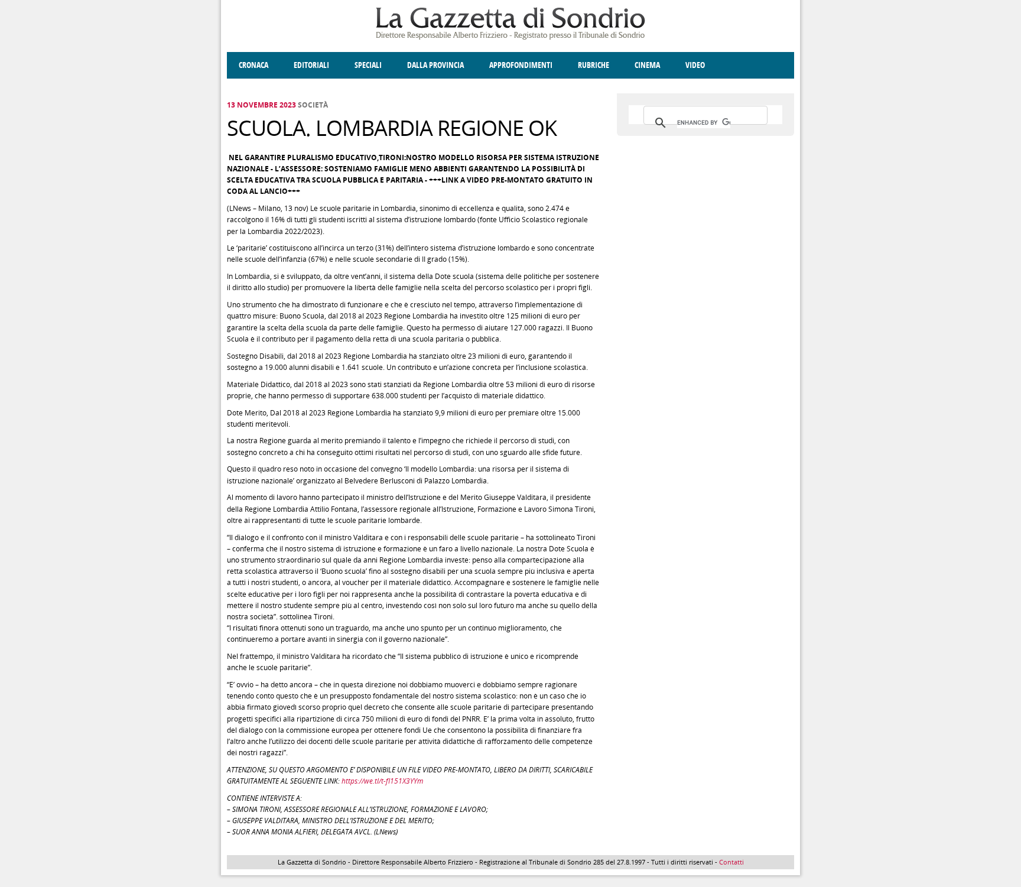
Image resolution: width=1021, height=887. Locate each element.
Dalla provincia (435, 65)
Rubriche (593, 65)
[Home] (510, 38)
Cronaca (253, 65)
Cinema (647, 65)
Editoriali (311, 65)
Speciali (368, 65)
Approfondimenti (520, 65)
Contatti (731, 861)
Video (695, 65)
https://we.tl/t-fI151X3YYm (382, 781)
